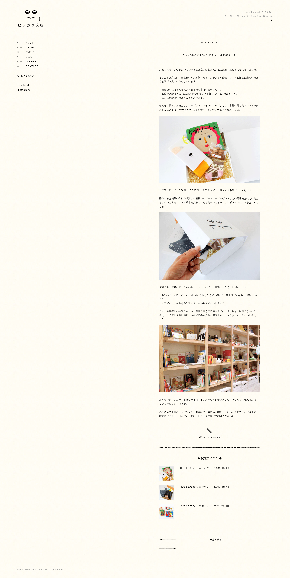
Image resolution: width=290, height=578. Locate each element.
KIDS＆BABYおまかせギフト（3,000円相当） (204, 468)
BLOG (25, 56)
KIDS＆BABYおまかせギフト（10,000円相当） (205, 505)
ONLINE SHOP (26, 75)
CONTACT (27, 66)
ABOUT (26, 47)
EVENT (25, 52)
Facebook (23, 85)
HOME (25, 42)
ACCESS (26, 61)
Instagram (23, 89)
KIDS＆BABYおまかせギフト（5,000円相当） (204, 486)
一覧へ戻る (216, 539)
